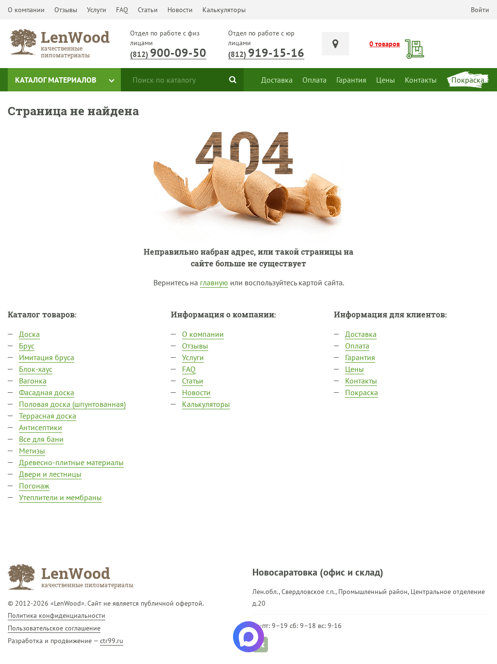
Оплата (357, 345)
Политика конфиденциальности (56, 615)
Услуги (96, 9)
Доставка (361, 334)
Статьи (148, 9)
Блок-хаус (35, 369)
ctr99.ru (111, 640)
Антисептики (40, 427)
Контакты (361, 380)
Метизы (32, 450)
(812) (168, 54)
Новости (180, 9)
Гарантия (360, 357)
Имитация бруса (46, 357)
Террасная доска (47, 415)
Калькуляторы (224, 9)
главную (214, 282)
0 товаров (384, 43)
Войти (480, 9)
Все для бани (41, 439)
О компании (26, 9)
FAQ (122, 9)
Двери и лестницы (50, 474)
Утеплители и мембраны (60, 497)
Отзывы (65, 9)
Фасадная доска (46, 392)
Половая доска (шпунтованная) (72, 404)
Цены (354, 369)
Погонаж (34, 485)
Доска (29, 334)
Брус (26, 345)
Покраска (361, 392)
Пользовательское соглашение (54, 628)
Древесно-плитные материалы (71, 462)
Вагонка (33, 380)
